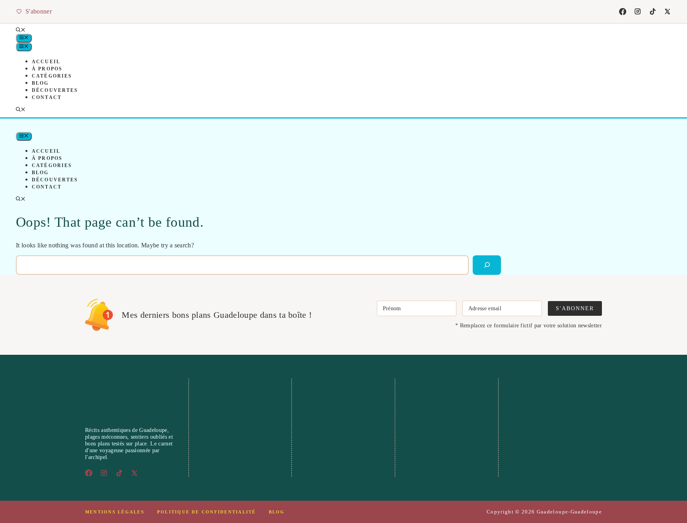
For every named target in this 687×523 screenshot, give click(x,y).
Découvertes (55, 90)
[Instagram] (637, 11)
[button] (20, 30)
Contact (47, 97)
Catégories (52, 76)
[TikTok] (652, 11)
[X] (667, 11)
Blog (40, 83)
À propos (47, 69)
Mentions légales (114, 511)
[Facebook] (622, 11)
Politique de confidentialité (206, 511)
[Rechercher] (487, 265)
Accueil (46, 61)
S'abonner (575, 308)
